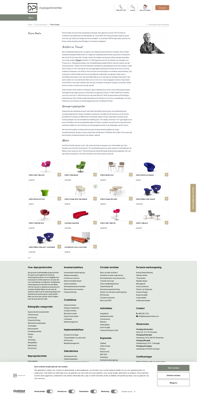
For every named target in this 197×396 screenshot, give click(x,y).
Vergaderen (104, 313)
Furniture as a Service (71, 278)
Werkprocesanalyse (71, 275)
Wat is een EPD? (106, 300)
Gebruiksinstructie (70, 356)
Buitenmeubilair (142, 295)
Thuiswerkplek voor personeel (75, 338)
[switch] (71, 391)
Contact (162, 7)
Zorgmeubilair (141, 298)
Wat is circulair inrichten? (109, 273)
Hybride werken (141, 275)
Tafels (30, 337)
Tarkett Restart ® (106, 286)
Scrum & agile (105, 327)
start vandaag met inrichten (193, 198)
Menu (31, 18)
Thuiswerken (141, 278)
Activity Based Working (144, 273)
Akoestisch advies (70, 313)
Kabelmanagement (71, 322)
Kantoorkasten (33, 329)
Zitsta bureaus (33, 315)
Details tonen (127, 391)
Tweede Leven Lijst (107, 281)
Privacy (102, 349)
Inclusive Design (142, 292)
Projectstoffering (34, 320)
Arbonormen (104, 352)
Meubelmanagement (71, 343)
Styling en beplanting (71, 308)
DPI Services (68, 340)
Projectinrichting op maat (109, 330)
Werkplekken (32, 343)
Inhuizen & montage (71, 335)
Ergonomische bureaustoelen (38, 312)
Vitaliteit (103, 343)
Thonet (78, 60)
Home (30, 25)
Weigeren (173, 383)
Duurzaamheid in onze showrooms (112, 278)
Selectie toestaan (173, 375)
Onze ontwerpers (41, 25)
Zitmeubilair (32, 326)
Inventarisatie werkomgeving (74, 273)
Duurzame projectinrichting (110, 289)
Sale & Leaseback (70, 284)
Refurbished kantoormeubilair (75, 286)
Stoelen (30, 334)
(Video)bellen (105, 325)
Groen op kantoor (142, 286)
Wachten (103, 322)
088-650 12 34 (143, 313)
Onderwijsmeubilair (143, 300)
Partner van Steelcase (144, 289)
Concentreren (105, 319)
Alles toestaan (173, 368)
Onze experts (33, 361)
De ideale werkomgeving (109, 360)
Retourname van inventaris (73, 289)
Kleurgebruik (140, 284)
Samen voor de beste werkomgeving (113, 292)
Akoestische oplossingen (37, 323)
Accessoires (32, 348)
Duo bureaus (32, 317)
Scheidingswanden (34, 331)
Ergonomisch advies (71, 316)
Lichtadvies (68, 319)
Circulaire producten (107, 298)
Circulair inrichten (70, 311)
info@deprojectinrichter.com (148, 316)
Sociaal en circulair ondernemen (111, 275)
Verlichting (31, 340)
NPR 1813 (103, 354)
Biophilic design (141, 281)
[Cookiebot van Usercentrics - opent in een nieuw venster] (19, 391)
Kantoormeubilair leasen (73, 281)
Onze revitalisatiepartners (109, 284)
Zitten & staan (105, 346)
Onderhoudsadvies (71, 359)
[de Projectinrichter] (45, 8)
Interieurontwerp (70, 305)
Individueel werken (106, 316)
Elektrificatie (32, 345)
